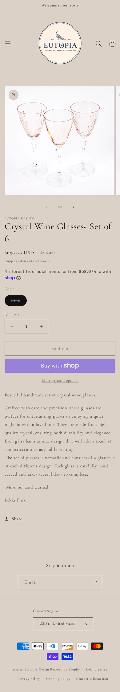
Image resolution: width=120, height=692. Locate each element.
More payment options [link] (60, 380)
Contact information (92, 679)
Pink (19, 301)
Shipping (11, 261)
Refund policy (96, 669)
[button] (7, 43)
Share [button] (17, 518)
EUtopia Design (37, 669)
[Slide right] (73, 207)
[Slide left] (46, 207)
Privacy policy (29, 679)
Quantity (12, 314)
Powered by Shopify (65, 669)
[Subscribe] (95, 582)
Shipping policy (58, 679)
